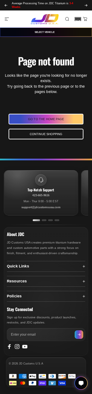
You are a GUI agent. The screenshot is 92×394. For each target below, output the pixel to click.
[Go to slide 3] (50, 220)
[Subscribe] (79, 334)
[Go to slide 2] (44, 220)
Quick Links (18, 266)
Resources (17, 281)
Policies (14, 296)
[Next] (86, 5)
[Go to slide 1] (36, 220)
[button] (78, 19)
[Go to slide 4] (57, 220)
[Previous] (6, 5)
